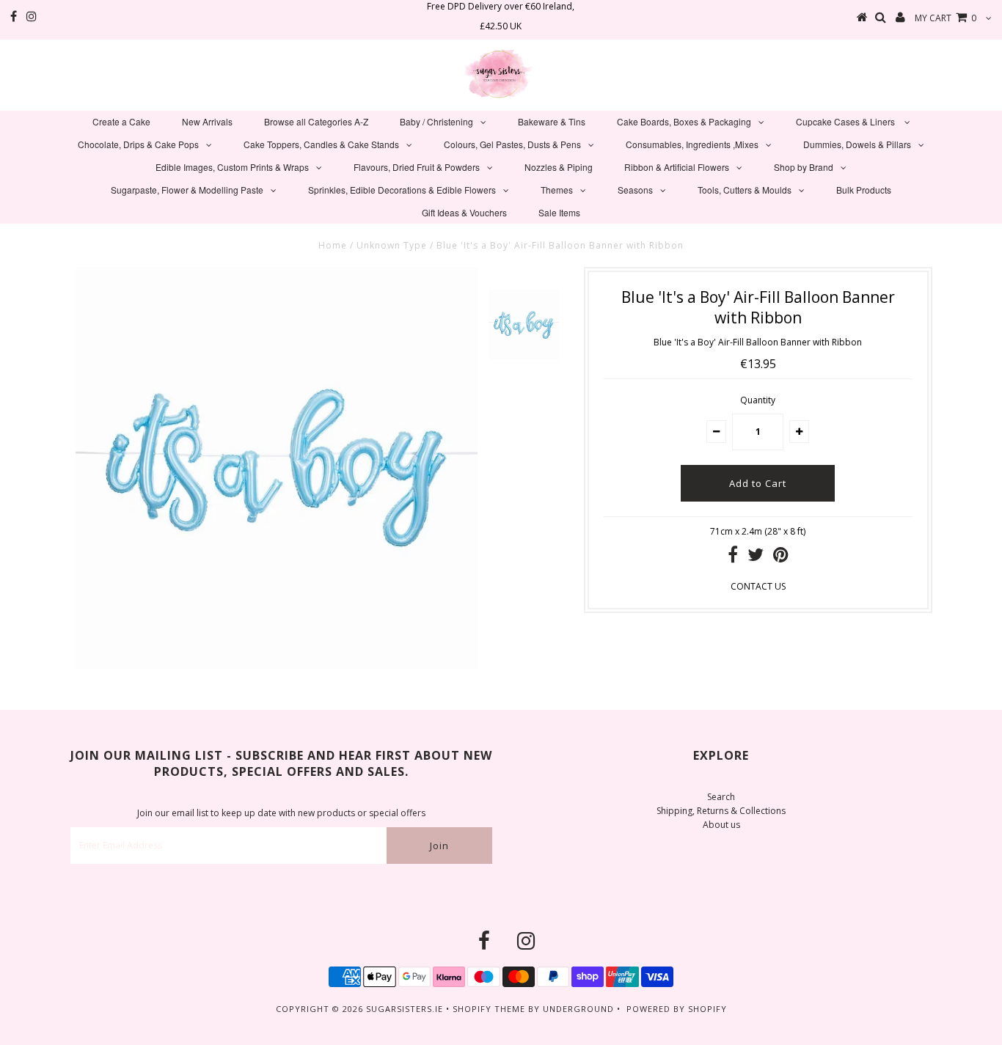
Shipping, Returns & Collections (721, 810)
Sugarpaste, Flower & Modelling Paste (187, 189)
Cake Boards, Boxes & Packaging (684, 121)
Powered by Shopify (676, 1008)
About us (721, 824)
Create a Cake (121, 121)
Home (332, 245)
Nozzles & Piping (558, 167)
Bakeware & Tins (551, 121)
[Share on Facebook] (733, 557)
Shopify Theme (489, 1008)
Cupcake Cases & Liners (846, 121)
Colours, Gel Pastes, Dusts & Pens (512, 144)
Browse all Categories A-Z (316, 121)
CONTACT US (758, 586)
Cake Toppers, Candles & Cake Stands (321, 144)
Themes (557, 189)
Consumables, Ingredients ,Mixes (692, 144)
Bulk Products (863, 189)
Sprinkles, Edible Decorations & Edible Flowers (402, 189)
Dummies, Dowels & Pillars (857, 144)
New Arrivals (207, 121)
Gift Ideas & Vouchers (464, 212)
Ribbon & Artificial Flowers (676, 167)
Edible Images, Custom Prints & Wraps (232, 167)
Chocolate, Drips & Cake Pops (138, 144)
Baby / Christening (436, 121)
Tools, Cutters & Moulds (744, 189)
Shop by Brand (803, 167)
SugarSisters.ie (404, 1008)
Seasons (635, 189)
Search (721, 797)
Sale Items (559, 212)
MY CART (945, 18)
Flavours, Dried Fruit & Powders (417, 167)
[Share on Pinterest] (781, 557)
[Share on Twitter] (755, 557)
